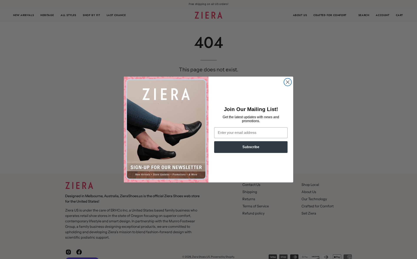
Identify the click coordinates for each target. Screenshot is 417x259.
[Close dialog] (287, 82)
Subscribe (250, 147)
